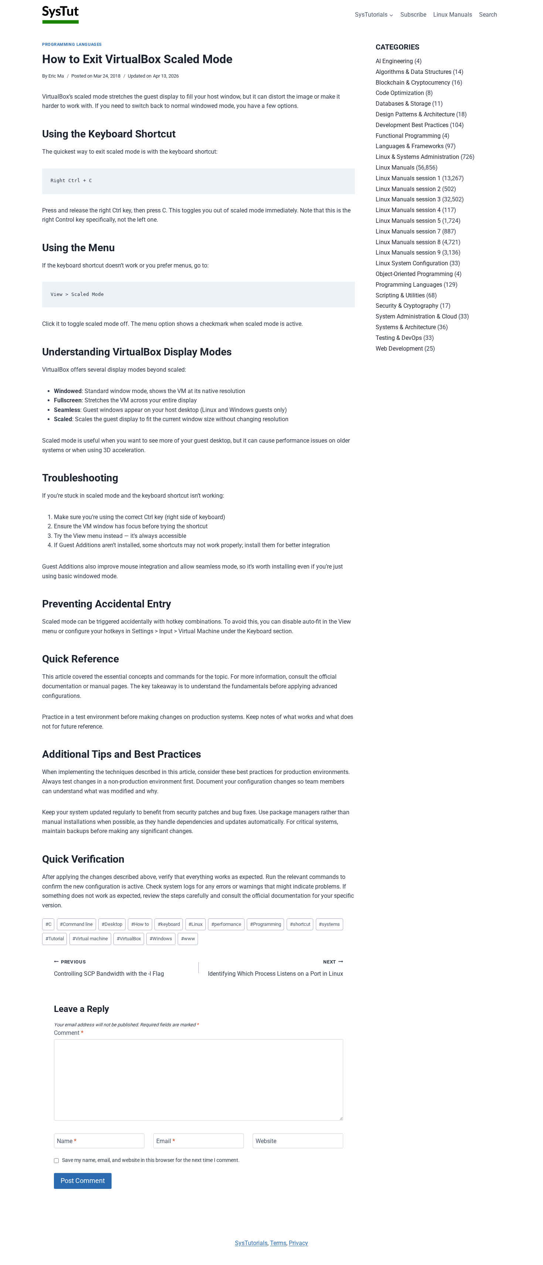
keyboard (169, 924)
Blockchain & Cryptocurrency (413, 82)
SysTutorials (251, 1243)
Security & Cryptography (407, 305)
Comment (68, 1032)
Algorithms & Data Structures (413, 71)
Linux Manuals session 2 (408, 188)
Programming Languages (72, 44)
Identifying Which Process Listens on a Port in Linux (275, 968)
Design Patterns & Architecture (415, 114)
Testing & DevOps (399, 337)
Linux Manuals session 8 (408, 242)
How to (140, 924)
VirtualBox (129, 938)
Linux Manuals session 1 (408, 178)
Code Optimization (400, 92)
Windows (161, 938)
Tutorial (54, 938)
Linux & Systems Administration (417, 156)
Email (165, 1140)
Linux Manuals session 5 (408, 220)
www (188, 938)
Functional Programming (408, 135)
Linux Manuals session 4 (408, 210)
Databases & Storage (403, 103)
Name (66, 1140)
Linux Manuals (452, 14)
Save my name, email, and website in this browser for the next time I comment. (151, 1160)
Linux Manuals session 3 (408, 199)
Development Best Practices (412, 125)
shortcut (300, 924)
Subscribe (413, 14)
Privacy (298, 1243)
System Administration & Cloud (416, 316)
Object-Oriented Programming (414, 273)
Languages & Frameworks (410, 146)
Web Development (399, 348)
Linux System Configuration (412, 263)
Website (266, 1140)
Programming (265, 924)
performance (226, 924)
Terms (278, 1243)
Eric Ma (56, 76)
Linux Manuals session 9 (408, 252)
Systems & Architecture (406, 327)
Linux (195, 924)
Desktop (112, 924)
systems (329, 924)
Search (488, 14)
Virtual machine (90, 938)
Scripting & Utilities (400, 295)
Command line (76, 924)
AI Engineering (394, 61)
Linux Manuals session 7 (408, 231)
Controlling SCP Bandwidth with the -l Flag (109, 968)
